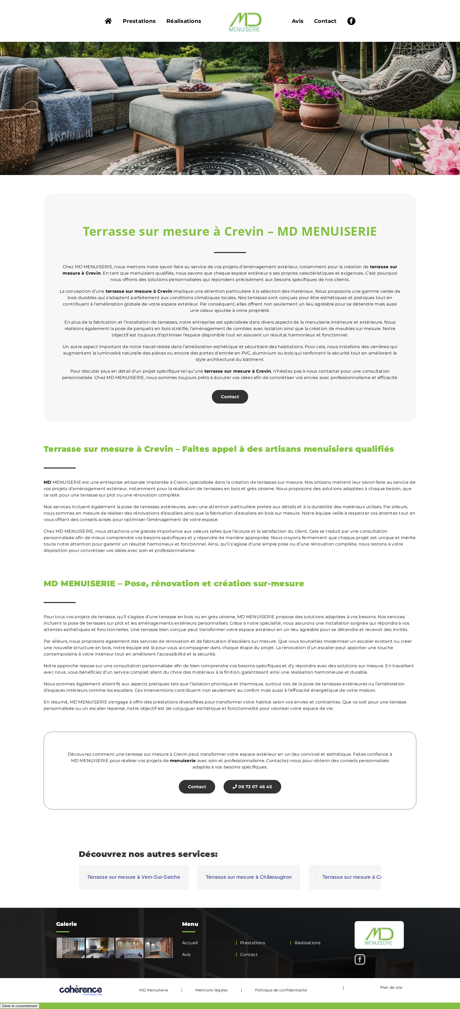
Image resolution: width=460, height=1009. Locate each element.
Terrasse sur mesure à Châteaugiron (249, 877)
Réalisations (307, 942)
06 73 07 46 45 (254, 786)
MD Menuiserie (153, 990)
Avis (186, 954)
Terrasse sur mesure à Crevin (357, 877)
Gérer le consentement (19, 1006)
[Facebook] (360, 959)
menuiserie (183, 760)
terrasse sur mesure (129, 291)
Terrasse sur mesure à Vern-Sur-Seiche (133, 877)
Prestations (252, 942)
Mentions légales (211, 990)
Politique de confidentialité (281, 990)
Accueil (190, 942)
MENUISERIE (62, 482)
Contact (230, 396)
